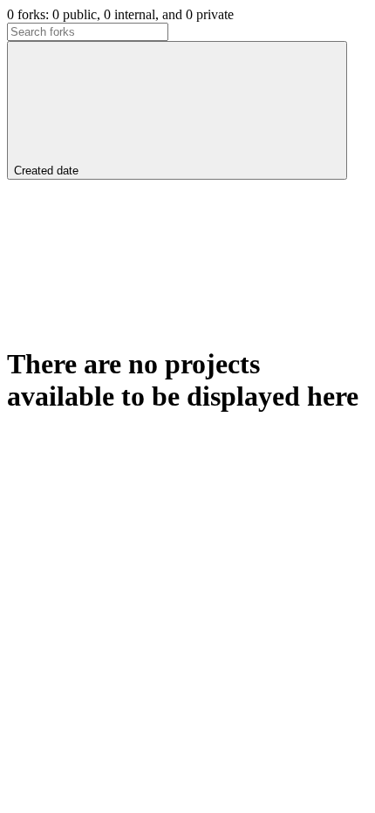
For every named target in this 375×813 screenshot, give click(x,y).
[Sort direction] (138, 305)
